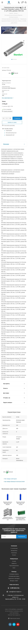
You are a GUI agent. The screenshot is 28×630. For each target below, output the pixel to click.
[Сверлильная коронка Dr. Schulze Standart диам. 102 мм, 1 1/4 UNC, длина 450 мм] (14, 49)
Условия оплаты (14, 574)
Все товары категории (10, 479)
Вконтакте (10, 624)
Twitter (14, 624)
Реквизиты (14, 550)
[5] (8, 67)
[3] (6, 67)
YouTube (17, 624)
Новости (14, 563)
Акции (14, 561)
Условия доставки (14, 576)
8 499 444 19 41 (14, 588)
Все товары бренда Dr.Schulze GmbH (14, 481)
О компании (14, 548)
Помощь (14, 571)
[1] (3, 67)
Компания (14, 546)
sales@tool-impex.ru (15, 591)
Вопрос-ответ (14, 580)
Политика (14, 552)
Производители (14, 565)
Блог (14, 568)
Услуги (14, 555)
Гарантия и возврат (14, 578)
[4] (7, 67)
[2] (4, 67)
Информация (14, 558)
